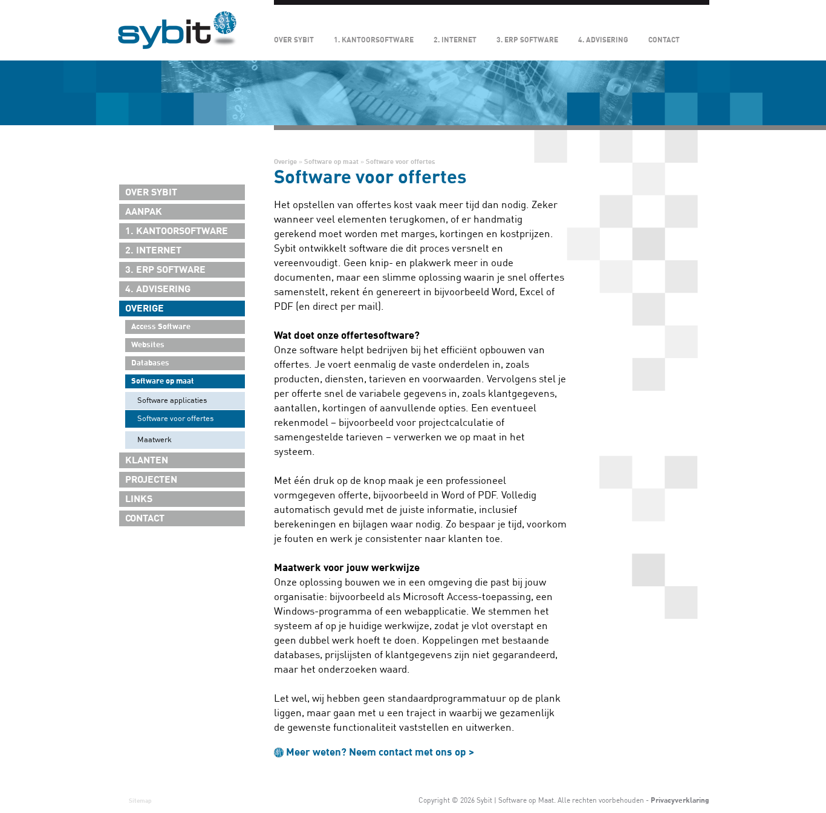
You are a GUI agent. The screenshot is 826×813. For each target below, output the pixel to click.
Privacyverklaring (680, 800)
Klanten (146, 460)
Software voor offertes (175, 418)
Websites (147, 345)
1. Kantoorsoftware (374, 40)
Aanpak (143, 211)
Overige (144, 308)
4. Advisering (603, 40)
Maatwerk (154, 440)
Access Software (160, 326)
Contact (664, 40)
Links (138, 499)
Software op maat (162, 381)
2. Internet (455, 40)
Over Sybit (294, 40)
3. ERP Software (527, 40)
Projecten (151, 479)
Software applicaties (172, 400)
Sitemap (140, 800)
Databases (150, 363)
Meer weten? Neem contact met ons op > (380, 752)
